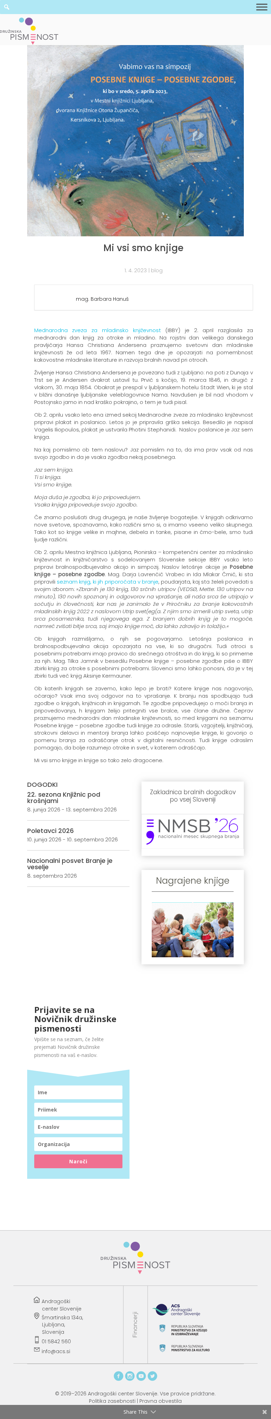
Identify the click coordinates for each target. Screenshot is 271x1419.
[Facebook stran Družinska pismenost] (119, 1379)
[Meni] (261, 7)
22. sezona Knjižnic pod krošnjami (63, 797)
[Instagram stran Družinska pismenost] (130, 1379)
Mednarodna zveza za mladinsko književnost (97, 330)
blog (157, 270)
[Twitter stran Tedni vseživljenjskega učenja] (152, 1379)
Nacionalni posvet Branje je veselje (70, 863)
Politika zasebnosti (112, 1401)
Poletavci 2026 (50, 830)
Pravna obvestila (160, 1401)
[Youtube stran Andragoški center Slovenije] (141, 1379)
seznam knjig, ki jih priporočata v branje (107, 581)
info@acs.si (56, 1351)
